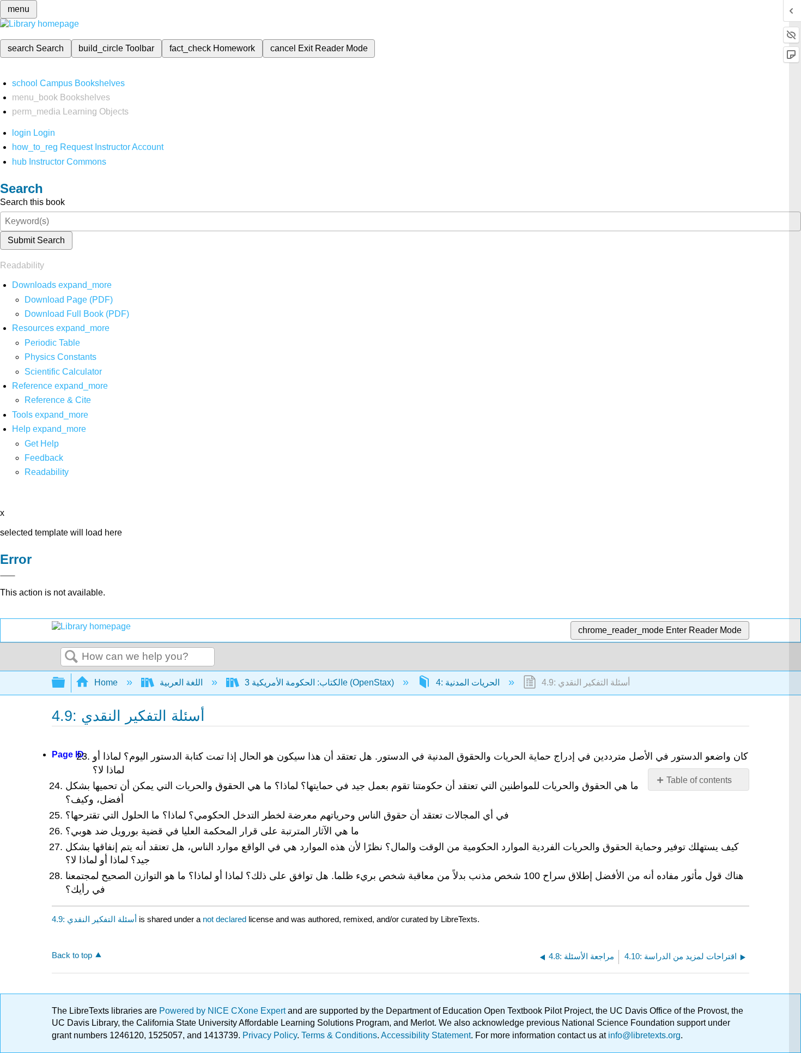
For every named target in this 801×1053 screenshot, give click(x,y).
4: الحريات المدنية (468, 682)
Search (71, 657)
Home (106, 682)
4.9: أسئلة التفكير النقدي (94, 919)
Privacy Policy (269, 1035)
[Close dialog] (7, 575)
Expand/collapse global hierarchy (65, 683)
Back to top (72, 955)
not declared (225, 919)
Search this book (32, 202)
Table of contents (699, 780)
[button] (44, 457)
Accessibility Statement (426, 1035)
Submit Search (36, 240)
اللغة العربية (181, 682)
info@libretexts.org (643, 1035)
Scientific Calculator (63, 371)
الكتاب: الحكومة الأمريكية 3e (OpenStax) (319, 682)
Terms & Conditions (339, 1035)
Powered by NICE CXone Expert (223, 1010)
